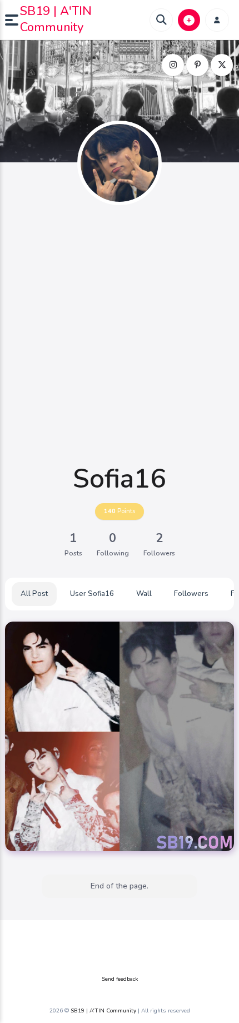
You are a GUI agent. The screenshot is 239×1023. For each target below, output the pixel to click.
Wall (144, 594)
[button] (13, 20)
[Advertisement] (119, 334)
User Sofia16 (92, 594)
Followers (191, 594)
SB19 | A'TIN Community (56, 19)
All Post (34, 594)
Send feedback (120, 979)
